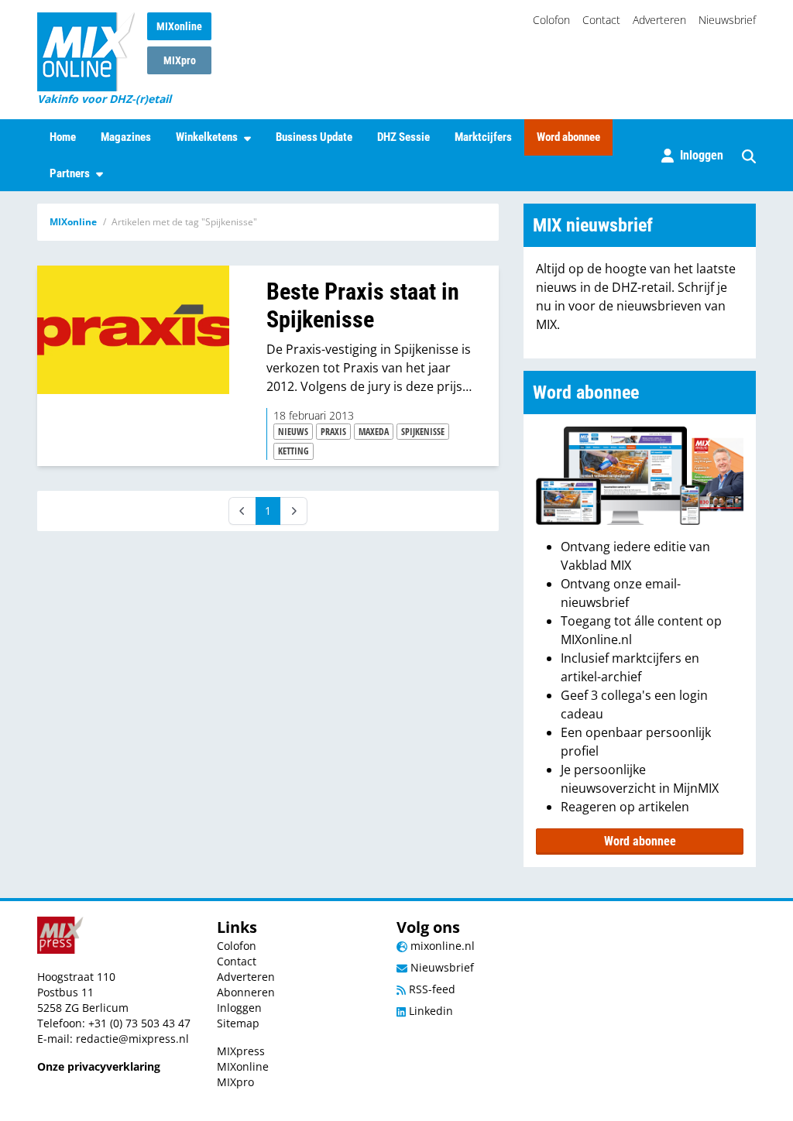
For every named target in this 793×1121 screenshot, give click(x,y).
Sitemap (238, 1023)
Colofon (551, 19)
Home (63, 137)
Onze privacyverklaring (98, 1066)
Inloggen (239, 1007)
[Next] (293, 511)
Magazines (126, 137)
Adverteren (659, 19)
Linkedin (429, 1010)
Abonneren (246, 992)
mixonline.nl (441, 945)
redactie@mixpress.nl (132, 1038)
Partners (70, 173)
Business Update (314, 137)
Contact (601, 19)
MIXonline (179, 26)
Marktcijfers (483, 137)
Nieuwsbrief (727, 19)
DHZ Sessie (403, 137)
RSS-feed (430, 989)
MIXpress (241, 1051)
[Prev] (242, 511)
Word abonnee (568, 137)
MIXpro (179, 60)
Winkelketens (207, 137)
